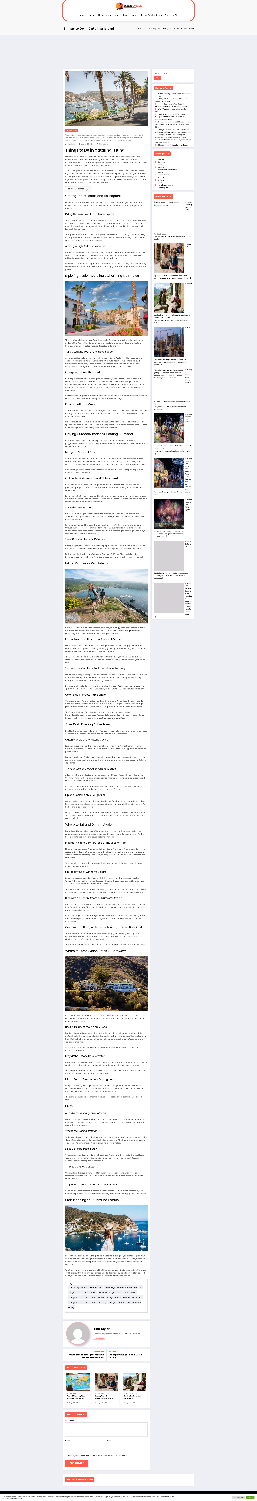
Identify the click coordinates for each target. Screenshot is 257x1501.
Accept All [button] (250, 1497)
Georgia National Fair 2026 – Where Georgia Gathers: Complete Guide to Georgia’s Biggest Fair (170, 116)
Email (109, 1441)
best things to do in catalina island (79, 135)
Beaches (161, 159)
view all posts (99, 1339)
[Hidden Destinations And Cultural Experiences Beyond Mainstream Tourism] (134, 1382)
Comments (69, 1420)
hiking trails (130, 630)
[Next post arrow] (147, 1354)
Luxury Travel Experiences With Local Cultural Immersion (105, 1397)
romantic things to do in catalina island (79, 138)
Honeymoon (104, 15)
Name (67, 1441)
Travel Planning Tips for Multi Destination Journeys (76, 1397)
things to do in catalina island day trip (124, 1297)
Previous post (98, 1352)
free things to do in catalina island (105, 135)
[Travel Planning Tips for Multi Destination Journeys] (78, 1382)
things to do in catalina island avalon (108, 138)
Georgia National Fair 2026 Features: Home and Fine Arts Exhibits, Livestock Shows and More (173, 124)
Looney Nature (130, 15)
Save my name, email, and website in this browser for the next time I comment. (99, 1455)
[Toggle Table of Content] (87, 189)
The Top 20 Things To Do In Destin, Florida (126, 1356)
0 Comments (103, 144)
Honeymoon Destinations (167, 170)
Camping (161, 162)
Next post (112, 1352)
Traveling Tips (172, 15)
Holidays (91, 15)
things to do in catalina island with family (116, 140)
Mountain (161, 177)
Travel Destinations (150, 15)
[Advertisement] (128, 50)
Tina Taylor (71, 144)
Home (81, 15)
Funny (160, 164)
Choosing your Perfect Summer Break (173, 145)
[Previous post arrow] (66, 1354)
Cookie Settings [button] (238, 1497)
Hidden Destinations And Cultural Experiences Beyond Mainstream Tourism (132, 1397)
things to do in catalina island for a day (86, 140)
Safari (160, 182)
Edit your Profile (130, 1334)
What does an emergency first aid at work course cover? (86, 1356)
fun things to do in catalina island (130, 135)
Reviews (161, 180)
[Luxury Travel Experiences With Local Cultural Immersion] (106, 1382)
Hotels (117, 15)
